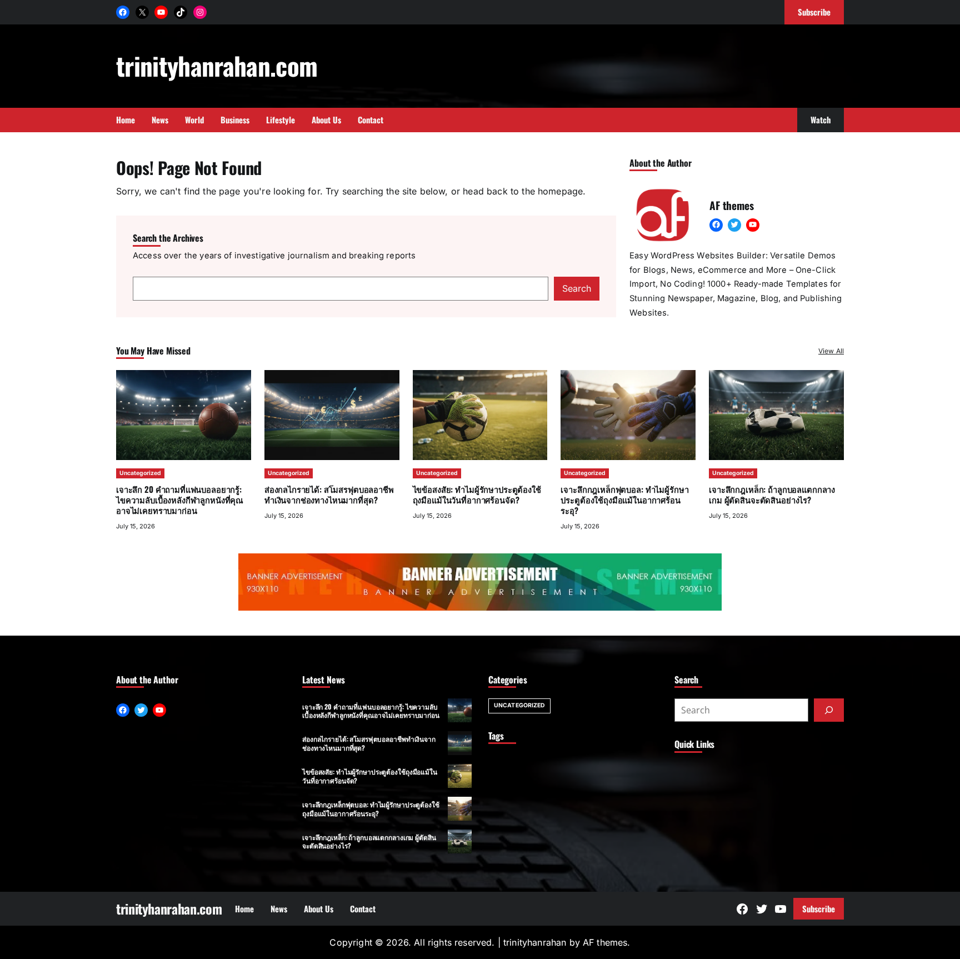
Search (576, 288)
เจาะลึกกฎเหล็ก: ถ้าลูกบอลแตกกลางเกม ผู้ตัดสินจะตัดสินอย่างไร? (772, 494)
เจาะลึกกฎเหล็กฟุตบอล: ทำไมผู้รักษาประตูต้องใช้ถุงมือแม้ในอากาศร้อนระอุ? (624, 499)
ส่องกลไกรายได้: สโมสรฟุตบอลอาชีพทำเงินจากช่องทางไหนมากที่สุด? (329, 494)
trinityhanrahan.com (216, 65)
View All (831, 351)
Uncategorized (140, 473)
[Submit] (829, 710)
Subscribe (818, 908)
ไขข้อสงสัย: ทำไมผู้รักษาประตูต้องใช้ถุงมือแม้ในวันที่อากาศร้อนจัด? (477, 494)
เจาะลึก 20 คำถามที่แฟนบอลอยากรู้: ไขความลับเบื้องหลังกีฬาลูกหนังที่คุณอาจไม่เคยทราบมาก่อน (179, 499)
